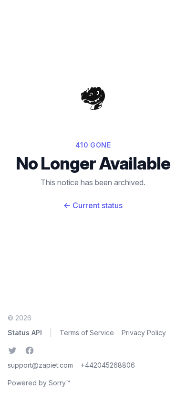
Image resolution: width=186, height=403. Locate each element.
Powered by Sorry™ (39, 383)
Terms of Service (87, 333)
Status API (25, 333)
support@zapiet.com (40, 365)
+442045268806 (108, 365)
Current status (93, 205)
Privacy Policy (144, 333)
